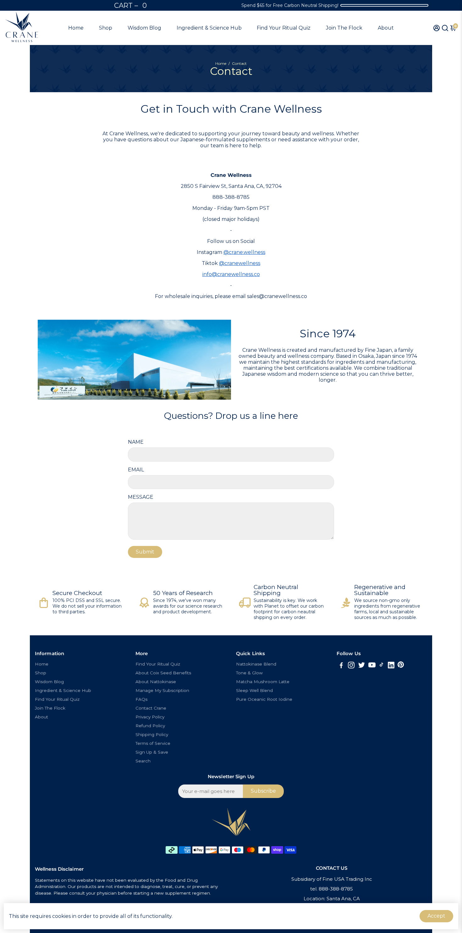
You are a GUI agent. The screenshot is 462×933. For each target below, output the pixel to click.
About (386, 28)
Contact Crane (150, 708)
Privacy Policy (149, 716)
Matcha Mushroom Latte (262, 681)
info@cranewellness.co (231, 274)
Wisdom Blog (144, 28)
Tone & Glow (249, 672)
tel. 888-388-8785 (331, 889)
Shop (105, 28)
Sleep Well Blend (254, 690)
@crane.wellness (244, 252)
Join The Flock (344, 28)
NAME (136, 442)
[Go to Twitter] (362, 666)
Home (76, 28)
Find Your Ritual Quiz (284, 28)
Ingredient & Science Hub (209, 28)
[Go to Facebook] (341, 666)
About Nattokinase (155, 681)
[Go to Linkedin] (391, 666)
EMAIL (136, 470)
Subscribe (263, 791)
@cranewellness (239, 263)
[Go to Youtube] (372, 666)
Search (143, 760)
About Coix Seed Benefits (163, 672)
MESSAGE (140, 497)
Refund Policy (150, 725)
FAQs (141, 699)
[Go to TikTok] (381, 666)
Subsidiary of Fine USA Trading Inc (331, 879)
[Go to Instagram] (351, 666)
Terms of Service (152, 743)
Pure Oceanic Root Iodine (264, 699)
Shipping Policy (151, 734)
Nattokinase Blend (256, 663)
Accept (436, 916)
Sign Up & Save (151, 752)
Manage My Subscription (162, 690)
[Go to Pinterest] (401, 666)
